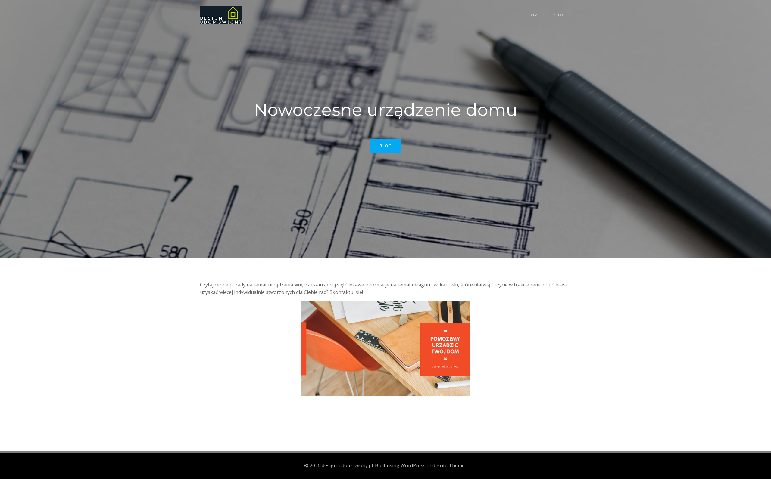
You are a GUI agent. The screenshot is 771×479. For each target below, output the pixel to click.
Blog (559, 15)
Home (534, 15)
